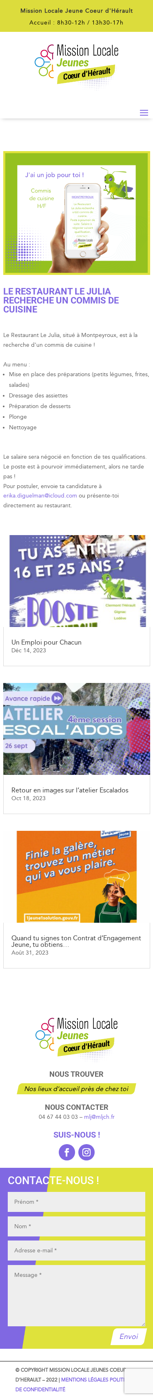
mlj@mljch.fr (99, 1116)
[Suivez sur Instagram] (86, 1152)
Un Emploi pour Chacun (46, 642)
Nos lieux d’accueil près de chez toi (76, 1089)
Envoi (129, 1336)
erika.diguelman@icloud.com (40, 495)
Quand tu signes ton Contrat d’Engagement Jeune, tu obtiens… (76, 941)
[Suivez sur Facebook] (67, 1152)
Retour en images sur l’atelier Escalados (70, 790)
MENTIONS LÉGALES (85, 1380)
